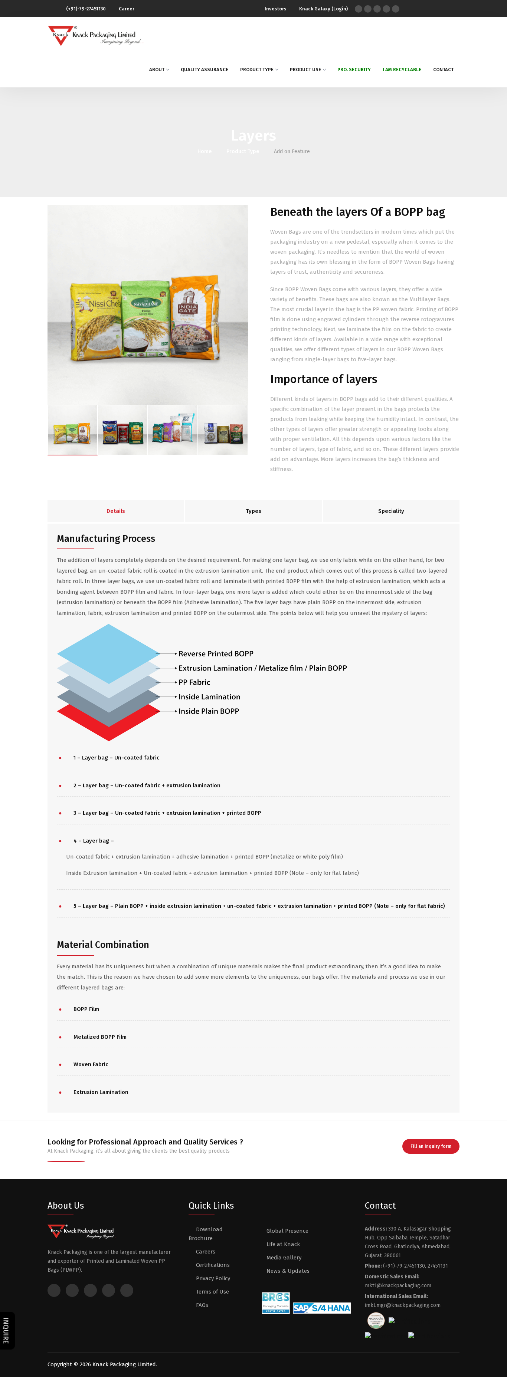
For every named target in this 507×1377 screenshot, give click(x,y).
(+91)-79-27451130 (86, 8)
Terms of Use (212, 1291)
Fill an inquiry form (430, 1146)
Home (204, 151)
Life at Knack (283, 1244)
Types (253, 511)
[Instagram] (377, 9)
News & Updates (288, 1271)
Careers (205, 1251)
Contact (443, 69)
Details (116, 511)
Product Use (305, 69)
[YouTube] (386, 9)
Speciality (391, 511)
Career (126, 8)
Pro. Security (354, 69)
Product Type (257, 69)
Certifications (213, 1265)
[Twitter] (368, 9)
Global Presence (287, 1231)
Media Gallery (283, 1257)
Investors (275, 8)
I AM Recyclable (402, 69)
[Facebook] (358, 9)
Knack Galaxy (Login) (323, 8)
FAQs (202, 1305)
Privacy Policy (213, 1278)
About (156, 69)
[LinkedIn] (395, 9)
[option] (148, 305)
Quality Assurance (204, 69)
